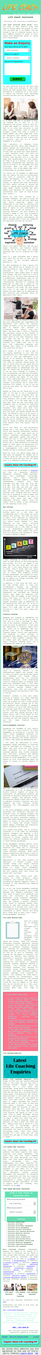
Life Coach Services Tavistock (16, 1189)
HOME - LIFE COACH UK (20, 1327)
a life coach (9, 1257)
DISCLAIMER (35, 13)
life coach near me (15, 1109)
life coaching (10, 503)
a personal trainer (10, 1262)
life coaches (21, 135)
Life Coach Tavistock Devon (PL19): (18, 25)
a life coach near (28, 1086)
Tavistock (34, 470)
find (9, 1150)
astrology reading (19, 1275)
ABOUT (23, 13)
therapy (16, 1270)
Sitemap (5, 1336)
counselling (30, 1273)
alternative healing (24, 1268)
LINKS (19, 13)
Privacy (36, 1336)
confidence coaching (11, 967)
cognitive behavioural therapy (15, 1277)
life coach (33, 91)
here (18, 1185)
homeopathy (31, 1266)
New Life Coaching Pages (19, 1336)
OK (37, 1353)
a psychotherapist (19, 1260)
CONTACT (29, 13)
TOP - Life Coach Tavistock (13, 1310)
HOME (15, 13)
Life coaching (8, 470)
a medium (31, 1258)
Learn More (26, 1353)
